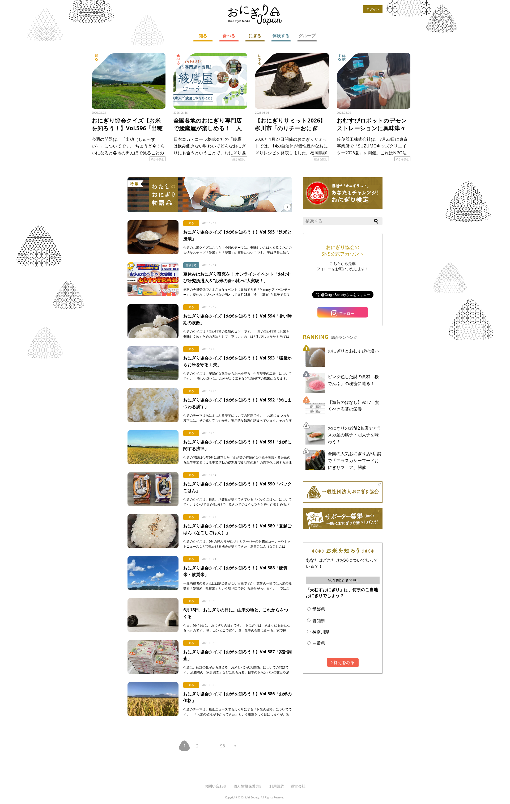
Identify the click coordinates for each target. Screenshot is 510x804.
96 (222, 746)
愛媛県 (318, 609)
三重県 (318, 643)
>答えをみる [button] (343, 662)
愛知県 (318, 621)
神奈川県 (320, 632)
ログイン (373, 9)
